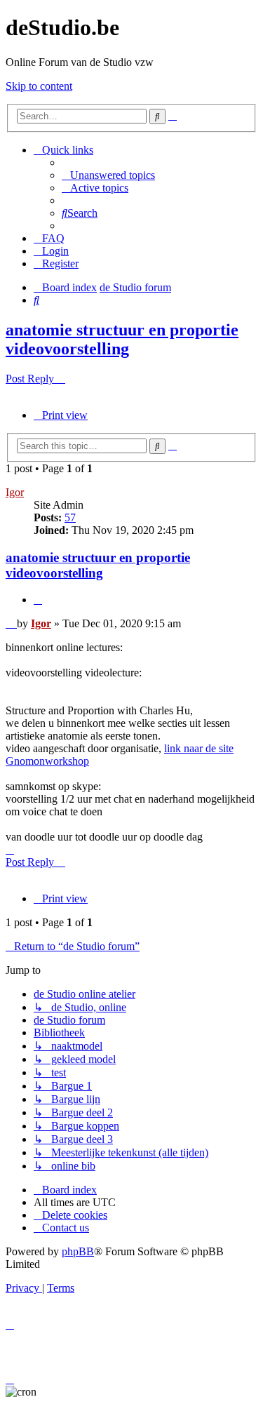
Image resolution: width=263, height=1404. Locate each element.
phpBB (78, 1251)
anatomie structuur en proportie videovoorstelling (122, 339)
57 (70, 517)
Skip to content (39, 86)
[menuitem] (108, 175)
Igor (15, 492)
